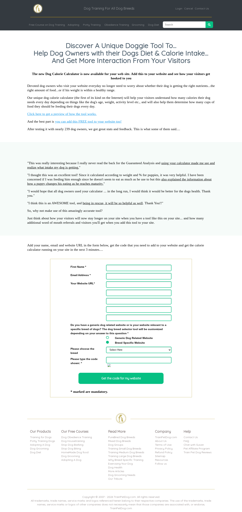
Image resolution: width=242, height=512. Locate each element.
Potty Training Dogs (42, 441)
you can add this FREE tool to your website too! (88, 121)
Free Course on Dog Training (47, 24)
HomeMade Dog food (74, 452)
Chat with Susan (194, 444)
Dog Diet (153, 24)
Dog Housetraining (73, 441)
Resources (161, 460)
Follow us (161, 463)
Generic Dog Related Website (134, 338)
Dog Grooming (39, 448)
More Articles (116, 471)
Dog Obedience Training (76, 437)
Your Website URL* (83, 283)
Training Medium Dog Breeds (126, 452)
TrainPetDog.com (166, 437)
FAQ (186, 441)
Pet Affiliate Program (197, 448)
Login (178, 8)
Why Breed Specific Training (125, 460)
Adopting (73, 24)
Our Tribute (115, 478)
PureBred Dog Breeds (121, 437)
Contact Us (202, 8)
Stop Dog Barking (72, 444)
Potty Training (92, 24)
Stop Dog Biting (71, 448)
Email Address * (81, 275)
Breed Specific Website (130, 342)
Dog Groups (115, 444)
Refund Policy (163, 452)
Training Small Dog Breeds (124, 448)
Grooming (138, 24)
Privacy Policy (164, 448)
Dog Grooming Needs (121, 475)
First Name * (78, 266)
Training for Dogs (41, 437)
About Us (161, 441)
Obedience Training (116, 24)
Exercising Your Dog (120, 463)
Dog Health (115, 467)
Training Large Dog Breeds (125, 456)
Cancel (188, 8)
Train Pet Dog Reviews (198, 452)
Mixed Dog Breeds (119, 441)
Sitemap (160, 456)
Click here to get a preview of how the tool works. (62, 114)
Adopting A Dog (40, 444)
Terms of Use (163, 444)
